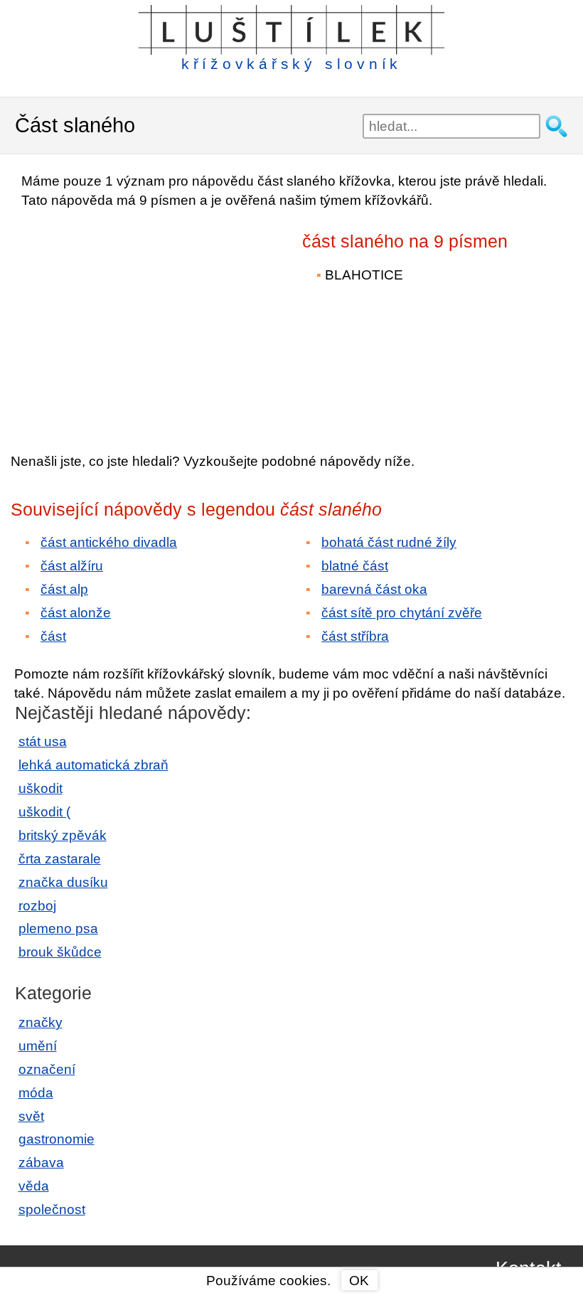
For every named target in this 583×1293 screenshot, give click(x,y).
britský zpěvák (62, 835)
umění (37, 1045)
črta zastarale (59, 858)
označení (46, 1069)
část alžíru (72, 565)
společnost (51, 1209)
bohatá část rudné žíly (388, 542)
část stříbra (355, 636)
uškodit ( (44, 811)
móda (35, 1092)
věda (33, 1185)
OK (359, 1280)
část (53, 636)
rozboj (37, 905)
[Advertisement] (135, 320)
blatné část (354, 565)
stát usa (42, 741)
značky (40, 1022)
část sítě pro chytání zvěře (401, 612)
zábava (41, 1162)
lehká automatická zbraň (93, 764)
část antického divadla (109, 542)
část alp (64, 589)
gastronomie (56, 1139)
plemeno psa (58, 928)
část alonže (76, 612)
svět (31, 1116)
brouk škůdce (60, 952)
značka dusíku (63, 882)
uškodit (40, 788)
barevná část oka (374, 589)
